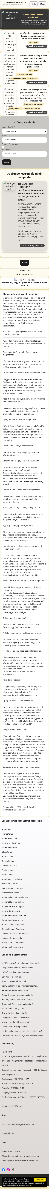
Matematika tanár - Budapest (15, 897)
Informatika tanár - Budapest (15, 933)
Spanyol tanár (8, 861)
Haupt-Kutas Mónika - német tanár (17, 967)
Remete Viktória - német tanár (15, 990)
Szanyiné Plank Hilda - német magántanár (20, 986)
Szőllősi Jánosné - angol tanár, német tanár (21, 963)
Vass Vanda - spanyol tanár (14, 1008)
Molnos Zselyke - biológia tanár (16, 1022)
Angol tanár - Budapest (12, 879)
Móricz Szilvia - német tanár (14, 981)
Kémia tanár (7, 874)
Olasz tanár (7, 852)
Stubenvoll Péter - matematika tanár (18, 1004)
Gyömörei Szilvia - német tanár (15, 972)
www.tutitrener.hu (30, 1160)
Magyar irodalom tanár (12, 843)
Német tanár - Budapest (12, 888)
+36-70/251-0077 (21, 1079)
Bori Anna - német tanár (12, 977)
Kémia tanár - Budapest (12, 947)
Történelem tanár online (12, 920)
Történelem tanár (9, 847)
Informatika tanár (10, 865)
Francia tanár (8, 856)
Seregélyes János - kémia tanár (15, 1017)
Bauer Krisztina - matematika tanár (17, 995)
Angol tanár (7, 829)
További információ (37, 46)
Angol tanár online (10, 883)
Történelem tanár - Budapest (14, 915)
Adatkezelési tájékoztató (12, 1106)
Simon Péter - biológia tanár (14, 1026)
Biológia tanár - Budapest (13, 942)
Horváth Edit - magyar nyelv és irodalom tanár (22, 1035)
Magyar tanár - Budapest (13, 906)
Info (31, 1185)
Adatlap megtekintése (32, 245)
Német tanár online (10, 892)
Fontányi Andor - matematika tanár (17, 999)
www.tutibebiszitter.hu (29, 1156)
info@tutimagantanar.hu (23, 1083)
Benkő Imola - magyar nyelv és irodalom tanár (22, 1031)
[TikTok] (13, 1169)
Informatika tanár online (13, 938)
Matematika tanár (10, 838)
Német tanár (7, 834)
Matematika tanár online (13, 902)
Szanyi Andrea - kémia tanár (14, 1013)
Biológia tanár (8, 870)
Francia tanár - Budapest (13, 924)
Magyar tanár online (11, 911)
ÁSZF (4, 1115)
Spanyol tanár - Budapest (13, 929)
